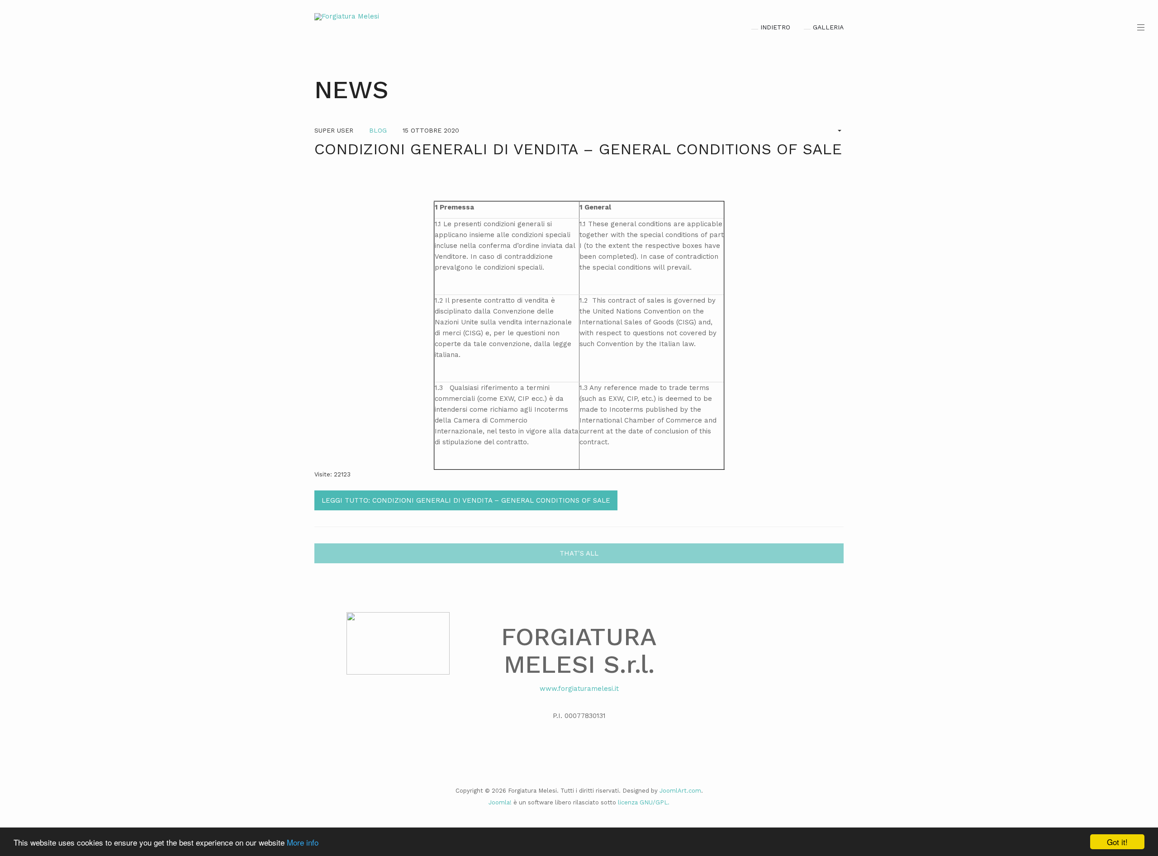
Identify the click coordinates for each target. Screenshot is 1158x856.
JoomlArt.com (680, 790)
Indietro (775, 27)
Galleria (828, 27)
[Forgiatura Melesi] (346, 16)
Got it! (1117, 841)
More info (302, 842)
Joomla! (500, 802)
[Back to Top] (1136, 781)
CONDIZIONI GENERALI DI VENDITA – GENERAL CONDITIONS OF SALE (578, 149)
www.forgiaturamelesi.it (579, 689)
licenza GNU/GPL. (643, 802)
